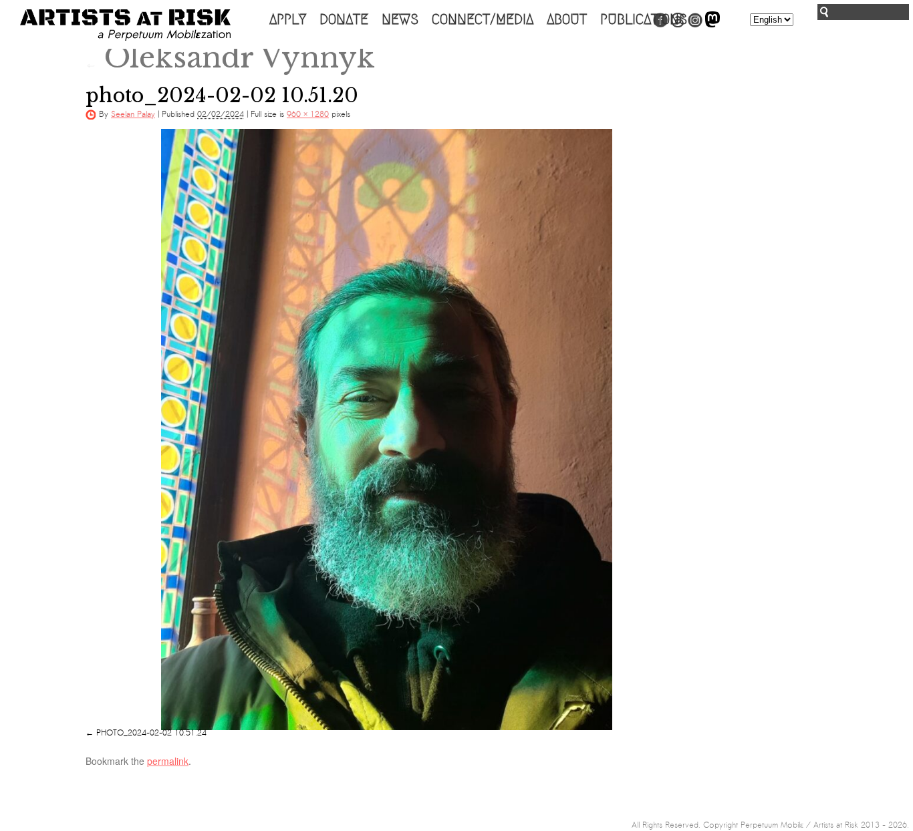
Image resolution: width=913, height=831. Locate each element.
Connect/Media (482, 19)
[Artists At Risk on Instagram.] (695, 25)
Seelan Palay (133, 114)
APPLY (287, 19)
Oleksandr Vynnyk (230, 57)
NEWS (400, 19)
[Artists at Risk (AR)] (125, 25)
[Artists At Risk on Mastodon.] (712, 25)
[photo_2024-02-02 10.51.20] (386, 429)
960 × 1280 (308, 114)
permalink (167, 761)
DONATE (343, 19)
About (567, 19)
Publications (643, 19)
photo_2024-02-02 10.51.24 (151, 733)
